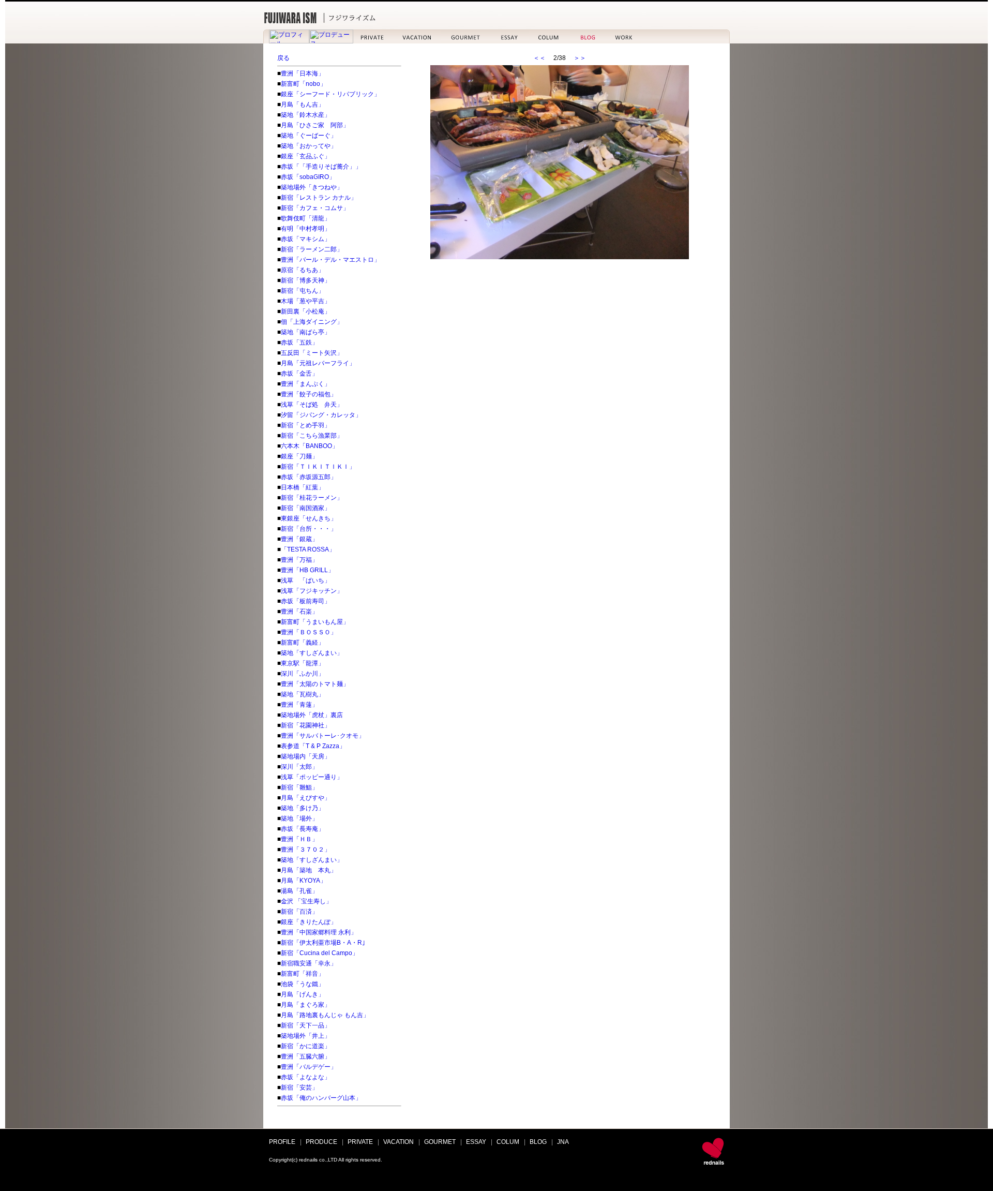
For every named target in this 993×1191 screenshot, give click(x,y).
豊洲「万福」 (299, 559)
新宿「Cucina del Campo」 (319, 953)
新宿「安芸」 (299, 1087)
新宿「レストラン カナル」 (319, 197)
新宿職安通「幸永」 (309, 963)
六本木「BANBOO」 (309, 446)
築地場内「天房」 (305, 756)
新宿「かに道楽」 (305, 1046)
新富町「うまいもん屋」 (315, 622)
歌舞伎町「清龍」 (305, 218)
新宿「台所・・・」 (309, 528)
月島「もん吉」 (302, 104)
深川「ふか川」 (302, 673)
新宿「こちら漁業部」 (312, 435)
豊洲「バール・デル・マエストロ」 (330, 259)
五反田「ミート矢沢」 (312, 352)
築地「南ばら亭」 (305, 332)
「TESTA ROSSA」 (308, 549)
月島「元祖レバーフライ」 (318, 363)
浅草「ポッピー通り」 (312, 777)
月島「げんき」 (302, 994)
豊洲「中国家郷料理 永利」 (319, 932)
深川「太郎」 (299, 766)
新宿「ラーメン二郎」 (312, 249)
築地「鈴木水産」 (305, 114)
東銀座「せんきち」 (309, 518)
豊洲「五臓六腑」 (305, 1056)
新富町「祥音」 (302, 973)
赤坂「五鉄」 (299, 342)
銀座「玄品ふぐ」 (305, 156)
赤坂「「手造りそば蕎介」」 (321, 166)
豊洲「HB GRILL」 (307, 570)
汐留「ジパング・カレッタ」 (321, 415)
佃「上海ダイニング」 (312, 321)
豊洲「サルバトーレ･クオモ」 (323, 735)
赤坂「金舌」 (299, 373)
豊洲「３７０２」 (305, 849)
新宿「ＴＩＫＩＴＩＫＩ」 (318, 466)
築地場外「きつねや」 (312, 187)
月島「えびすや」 (305, 797)
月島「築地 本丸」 (309, 870)
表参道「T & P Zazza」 (313, 746)
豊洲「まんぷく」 (305, 384)
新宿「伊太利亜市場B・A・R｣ (323, 942)
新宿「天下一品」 (305, 1025)
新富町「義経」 (302, 642)
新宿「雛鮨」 (299, 787)
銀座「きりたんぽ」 (309, 922)
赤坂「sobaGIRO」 (308, 177)
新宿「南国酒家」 (305, 508)
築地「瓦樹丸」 (302, 694)
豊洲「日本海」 (302, 73)
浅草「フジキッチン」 (312, 590)
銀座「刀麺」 (299, 456)
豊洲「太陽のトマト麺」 (315, 684)
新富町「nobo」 (303, 83)
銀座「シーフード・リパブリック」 (330, 94)
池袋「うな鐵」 (302, 984)
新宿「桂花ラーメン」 (312, 497)
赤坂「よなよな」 (305, 1077)
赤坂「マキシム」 (305, 239)
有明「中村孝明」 (305, 228)
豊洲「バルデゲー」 (309, 1066)
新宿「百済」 (299, 911)
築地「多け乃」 (302, 808)
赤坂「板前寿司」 (305, 601)
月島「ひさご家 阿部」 (315, 125)
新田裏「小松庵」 (305, 311)
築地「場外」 (299, 818)
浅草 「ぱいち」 (305, 580)
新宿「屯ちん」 (302, 290)
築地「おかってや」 (309, 146)
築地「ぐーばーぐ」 (309, 135)
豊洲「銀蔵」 (299, 539)
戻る (283, 58)
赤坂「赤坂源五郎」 (309, 477)
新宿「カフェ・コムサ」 (315, 208)
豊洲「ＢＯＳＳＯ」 (309, 632)
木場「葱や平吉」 (305, 301)
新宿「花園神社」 (305, 725)
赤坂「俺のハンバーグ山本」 (321, 1097)
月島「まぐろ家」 (305, 1004)
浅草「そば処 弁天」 (312, 404)
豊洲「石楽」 (299, 611)
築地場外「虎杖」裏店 (312, 715)
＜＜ (539, 58)
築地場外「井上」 (305, 1035)
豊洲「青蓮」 (299, 704)
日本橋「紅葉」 (302, 487)
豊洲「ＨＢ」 (299, 839)
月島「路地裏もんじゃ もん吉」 (325, 1015)
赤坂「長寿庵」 (302, 828)
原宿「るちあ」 (302, 270)
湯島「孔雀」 (299, 891)
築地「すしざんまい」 (312, 653)
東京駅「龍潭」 (302, 663)
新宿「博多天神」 (305, 280)
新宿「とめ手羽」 (305, 425)
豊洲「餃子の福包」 (309, 394)
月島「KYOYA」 (303, 880)
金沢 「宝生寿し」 (306, 901)
